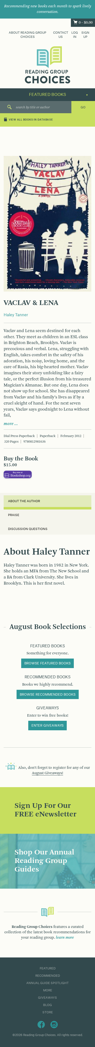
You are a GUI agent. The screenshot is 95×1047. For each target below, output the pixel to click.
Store (47, 1012)
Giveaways (47, 997)
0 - (86, 23)
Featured (48, 968)
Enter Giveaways (47, 725)
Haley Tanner (16, 315)
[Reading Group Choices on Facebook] (41, 1024)
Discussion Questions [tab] (28, 529)
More (47, 990)
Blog (47, 1005)
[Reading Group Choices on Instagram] (54, 1024)
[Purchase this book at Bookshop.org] (18, 474)
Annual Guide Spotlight (47, 983)
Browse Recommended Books (48, 694)
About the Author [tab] (24, 501)
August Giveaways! (47, 773)
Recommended (47, 975)
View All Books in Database (31, 120)
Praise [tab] (13, 515)
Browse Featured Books (47, 663)
